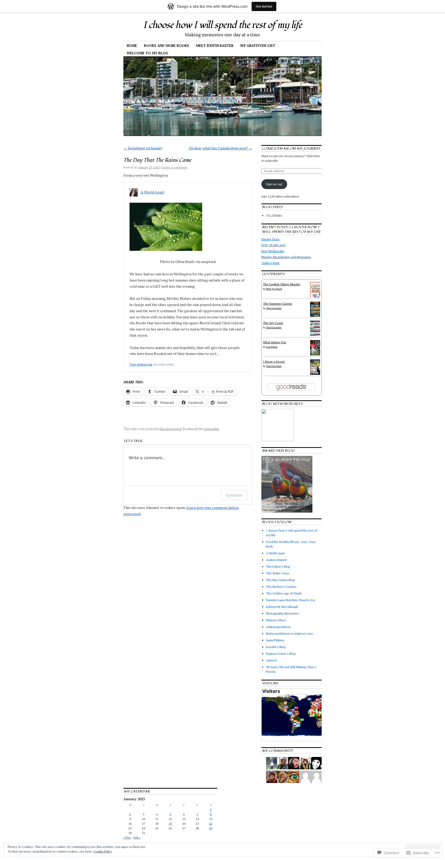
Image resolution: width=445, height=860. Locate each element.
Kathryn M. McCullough (282, 607)
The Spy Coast (273, 323)
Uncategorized (170, 429)
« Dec (127, 837)
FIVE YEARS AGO (273, 245)
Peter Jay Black (274, 289)
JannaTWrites (275, 640)
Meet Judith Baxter (214, 45)
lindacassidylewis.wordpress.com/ (289, 633)
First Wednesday (272, 251)
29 (210, 828)
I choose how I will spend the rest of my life (222, 25)
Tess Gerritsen (273, 308)
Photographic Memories (282, 613)
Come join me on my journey (291, 148)
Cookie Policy (102, 851)
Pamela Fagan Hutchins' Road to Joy (290, 600)
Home (132, 45)
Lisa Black (271, 346)
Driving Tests (270, 239)
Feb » (137, 837)
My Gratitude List (257, 45)
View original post (141, 364)
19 (170, 823)
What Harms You (274, 342)
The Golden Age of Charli (283, 593)
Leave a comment (174, 167)
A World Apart (153, 192)
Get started (264, 6)
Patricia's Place (276, 620)
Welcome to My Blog (147, 53)
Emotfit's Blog (275, 647)
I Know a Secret (274, 361)
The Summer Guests (277, 303)
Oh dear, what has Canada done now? (220, 148)
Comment (234, 495)
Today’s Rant (270, 263)
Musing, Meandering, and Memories (286, 257)
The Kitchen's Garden (281, 587)
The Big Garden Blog (280, 580)
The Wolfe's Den (277, 573)
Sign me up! (274, 184)
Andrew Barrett (276, 560)
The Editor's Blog (278, 566)
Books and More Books (166, 45)
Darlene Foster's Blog (280, 653)
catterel (271, 660)
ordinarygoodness (278, 627)
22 (210, 823)
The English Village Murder (281, 284)
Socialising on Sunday (142, 148)
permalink (211, 429)
